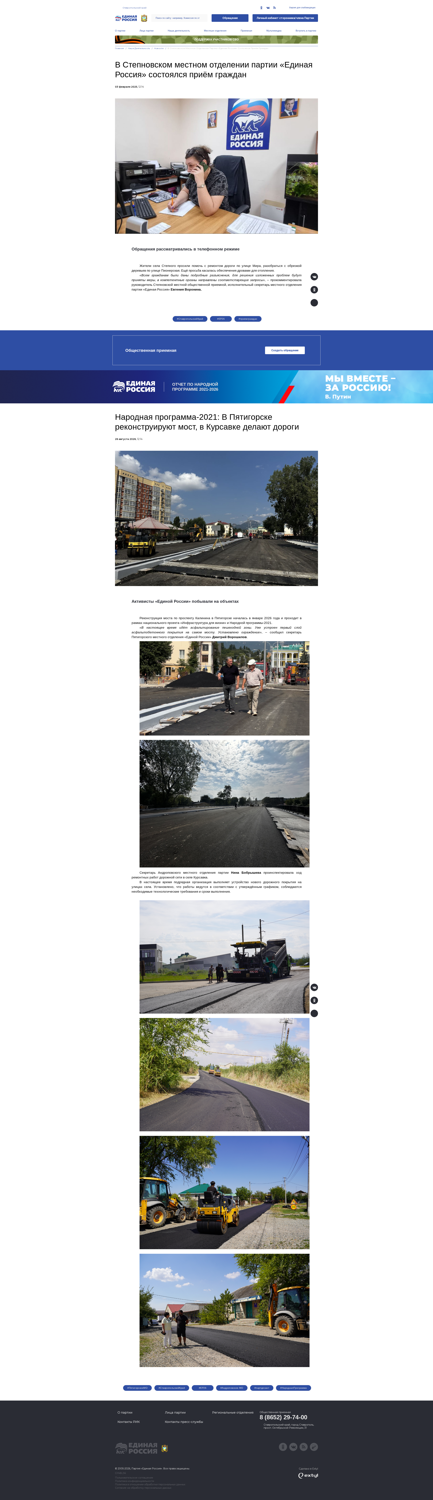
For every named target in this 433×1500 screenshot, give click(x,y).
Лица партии (147, 30)
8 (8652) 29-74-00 (283, 1417)
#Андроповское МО (231, 1388)
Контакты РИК (129, 1422)
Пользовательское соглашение (134, 1477)
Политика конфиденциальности (134, 1481)
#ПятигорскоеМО (137, 1388)
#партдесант (261, 1388)
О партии (120, 30)
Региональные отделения (233, 1412)
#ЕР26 (221, 318)
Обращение (230, 18)
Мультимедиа (273, 30)
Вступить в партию (306, 30)
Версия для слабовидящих (302, 7)
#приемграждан (248, 318)
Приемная (246, 30)
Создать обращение (285, 350)
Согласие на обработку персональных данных (143, 1487)
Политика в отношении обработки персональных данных (150, 1484)
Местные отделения (215, 30)
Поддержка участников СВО (217, 39)
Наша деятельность (179, 30)
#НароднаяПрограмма (293, 1388)
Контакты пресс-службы (184, 1422)
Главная (119, 48)
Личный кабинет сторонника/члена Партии (285, 18)
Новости (159, 48)
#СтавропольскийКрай (190, 318)
